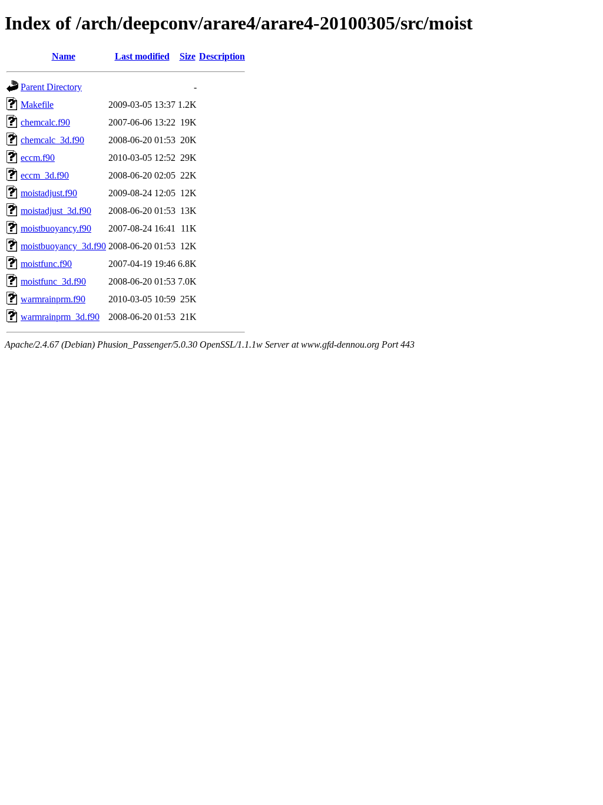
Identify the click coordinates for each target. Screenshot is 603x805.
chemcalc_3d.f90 (52, 140)
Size (188, 56)
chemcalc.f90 (45, 122)
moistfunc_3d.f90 (53, 281)
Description (222, 56)
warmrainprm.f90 (53, 299)
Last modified (142, 56)
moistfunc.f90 (46, 264)
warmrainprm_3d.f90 (60, 317)
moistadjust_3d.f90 (56, 211)
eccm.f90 (38, 158)
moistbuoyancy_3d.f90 (63, 246)
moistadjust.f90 (49, 193)
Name (63, 56)
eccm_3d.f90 (45, 175)
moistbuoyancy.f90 (56, 228)
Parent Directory (51, 87)
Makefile (37, 105)
